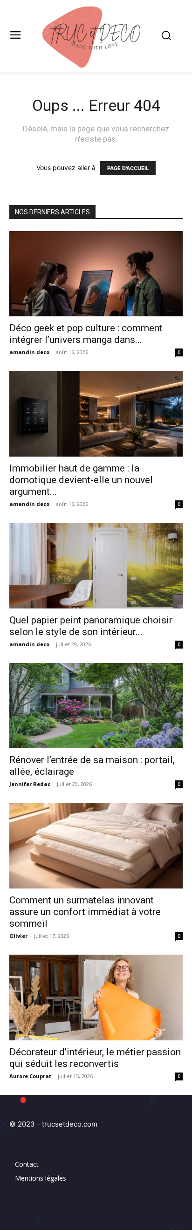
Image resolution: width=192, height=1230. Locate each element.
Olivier (18, 935)
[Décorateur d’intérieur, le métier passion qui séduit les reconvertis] (96, 997)
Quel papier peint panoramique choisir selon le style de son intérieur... (90, 626)
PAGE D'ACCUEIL (128, 168)
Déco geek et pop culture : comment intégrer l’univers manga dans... (86, 333)
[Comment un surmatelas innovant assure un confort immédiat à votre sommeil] (96, 845)
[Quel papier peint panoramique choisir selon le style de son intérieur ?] (96, 565)
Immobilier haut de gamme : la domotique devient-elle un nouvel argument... (81, 480)
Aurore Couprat (30, 1076)
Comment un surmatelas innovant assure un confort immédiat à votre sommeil (85, 912)
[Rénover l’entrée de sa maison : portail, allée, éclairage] (96, 706)
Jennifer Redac (29, 783)
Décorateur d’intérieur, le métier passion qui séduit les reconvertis (95, 1057)
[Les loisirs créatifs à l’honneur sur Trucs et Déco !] (96, 36)
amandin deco (29, 351)
